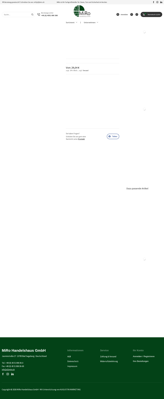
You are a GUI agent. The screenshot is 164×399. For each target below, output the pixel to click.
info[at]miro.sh (39, 2)
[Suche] (32, 14)
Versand (85, 70)
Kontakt (81, 139)
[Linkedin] (161, 2)
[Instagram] (157, 2)
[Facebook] (154, 2)
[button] (151, 14)
